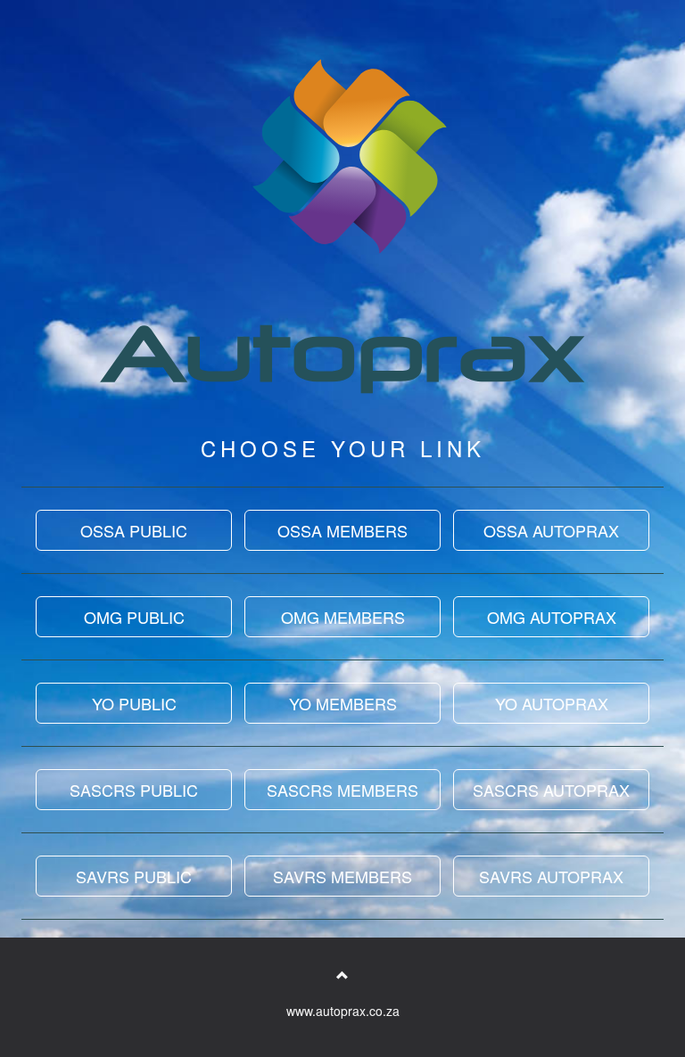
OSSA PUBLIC (133, 530)
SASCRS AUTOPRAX (551, 789)
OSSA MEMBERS (342, 530)
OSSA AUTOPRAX (551, 530)
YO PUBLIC (134, 703)
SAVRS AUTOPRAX (551, 876)
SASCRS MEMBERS (342, 789)
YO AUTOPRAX (551, 703)
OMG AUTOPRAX (551, 616)
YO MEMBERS (343, 703)
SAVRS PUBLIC (134, 876)
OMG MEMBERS (343, 616)
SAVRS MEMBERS (342, 876)
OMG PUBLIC (134, 616)
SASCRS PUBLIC (134, 789)
